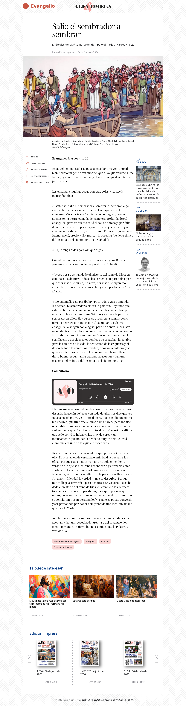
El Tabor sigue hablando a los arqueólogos (144, 236)
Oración (105, 541)
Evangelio (43, 6)
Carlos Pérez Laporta (63, 52)
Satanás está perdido (84, 600)
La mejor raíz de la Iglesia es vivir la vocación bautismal (147, 281)
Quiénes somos (84, 700)
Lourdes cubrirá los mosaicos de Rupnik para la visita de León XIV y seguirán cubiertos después (148, 191)
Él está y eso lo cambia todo (130, 600)
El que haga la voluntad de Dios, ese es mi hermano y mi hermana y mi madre (47, 603)
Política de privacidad (115, 700)
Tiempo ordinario (63, 547)
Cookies (132, 700)
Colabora (98, 700)
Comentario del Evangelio (66, 541)
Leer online (51, 682)
